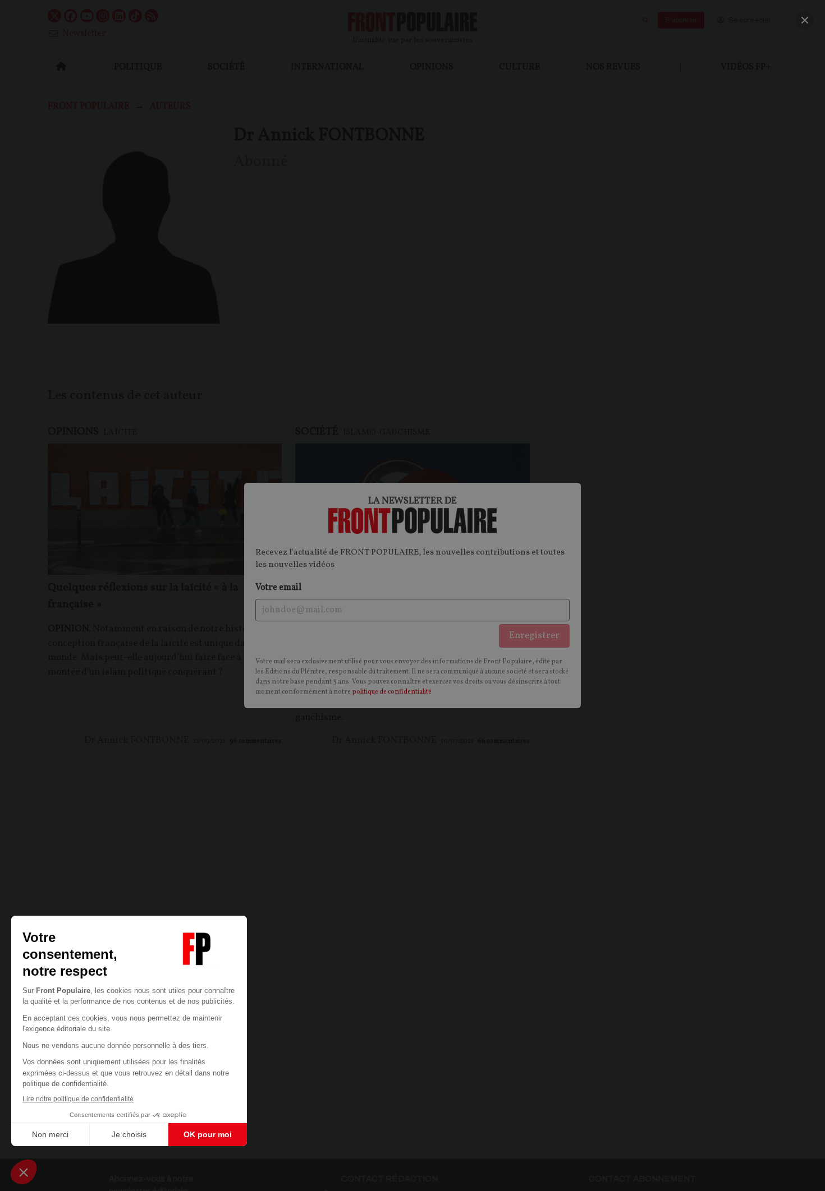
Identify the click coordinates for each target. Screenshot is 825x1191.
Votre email (278, 587)
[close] (805, 20)
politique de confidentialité (392, 691)
